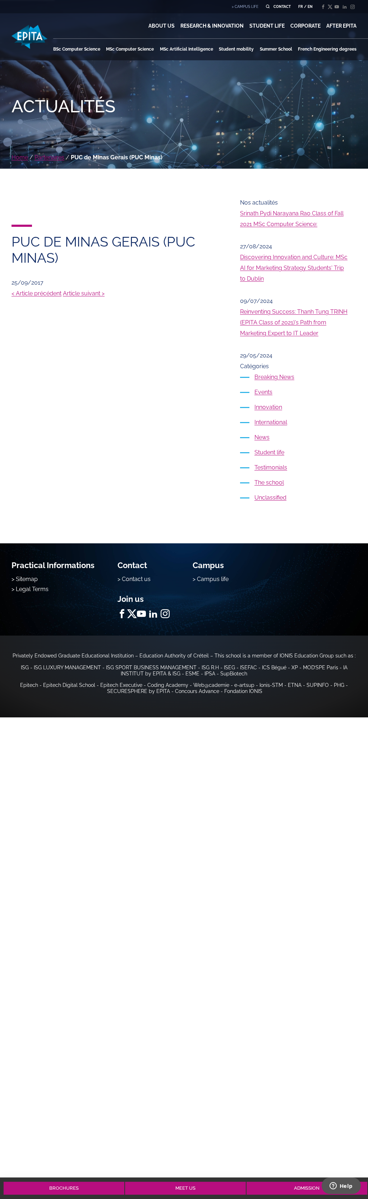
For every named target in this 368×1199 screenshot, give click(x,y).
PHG (339, 685)
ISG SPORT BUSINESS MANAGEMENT (151, 667)
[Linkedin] (344, 7)
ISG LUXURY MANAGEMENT (67, 667)
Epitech (29, 685)
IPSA (209, 673)
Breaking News (274, 377)
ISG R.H (210, 667)
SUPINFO (318, 685)
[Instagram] (352, 7)
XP (294, 667)
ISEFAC (248, 667)
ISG (25, 667)
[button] (161, 25)
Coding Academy (167, 685)
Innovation (268, 407)
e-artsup (244, 685)
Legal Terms (32, 589)
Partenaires (49, 157)
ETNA (295, 685)
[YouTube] (336, 7)
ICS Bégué (274, 667)
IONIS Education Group (307, 656)
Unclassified (270, 497)
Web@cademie (211, 685)
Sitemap (27, 579)
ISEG (229, 667)
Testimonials (270, 467)
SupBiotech (233, 673)
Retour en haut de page (343, 1162)
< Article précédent (36, 293)
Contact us (136, 579)
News (262, 437)
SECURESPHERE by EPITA (138, 691)
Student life (269, 452)
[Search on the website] (268, 6)
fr (300, 7)
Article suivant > (84, 293)
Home (20, 157)
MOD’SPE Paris (320, 667)
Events (263, 392)
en (310, 7)
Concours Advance (197, 691)
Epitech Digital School (69, 685)
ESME (192, 673)
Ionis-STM (271, 685)
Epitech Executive (121, 685)
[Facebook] (323, 7)
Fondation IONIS (243, 691)
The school (269, 482)
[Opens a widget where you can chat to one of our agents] (341, 1186)
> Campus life (211, 579)
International (270, 422)
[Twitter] (330, 7)
